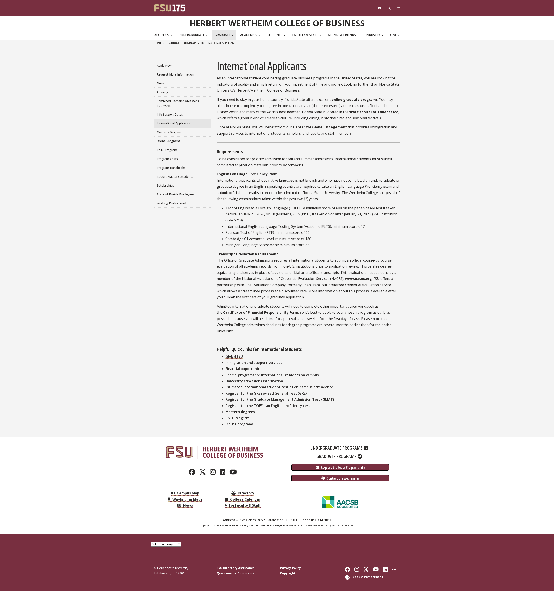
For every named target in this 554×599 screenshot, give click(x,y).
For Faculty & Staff (244, 505)
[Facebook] (193, 471)
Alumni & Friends (342, 35)
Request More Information (175, 74)
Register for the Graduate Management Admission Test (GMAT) (280, 399)
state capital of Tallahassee (373, 112)
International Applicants (173, 123)
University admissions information (254, 381)
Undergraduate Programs (337, 447)
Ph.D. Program (167, 150)
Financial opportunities (244, 368)
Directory (245, 493)
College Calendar (244, 499)
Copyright (287, 573)
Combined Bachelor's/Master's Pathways (178, 103)
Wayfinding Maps (187, 499)
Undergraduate (192, 35)
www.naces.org (358, 278)
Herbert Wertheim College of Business (277, 23)
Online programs (239, 424)
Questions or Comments (235, 573)
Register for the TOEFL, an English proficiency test (267, 405)
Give (394, 35)
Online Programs (168, 141)
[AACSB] (340, 501)
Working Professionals (172, 203)
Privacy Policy (290, 568)
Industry (373, 35)
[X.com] (203, 471)
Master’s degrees (240, 411)
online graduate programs (355, 99)
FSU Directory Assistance (235, 568)
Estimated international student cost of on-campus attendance (279, 387)
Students (275, 35)
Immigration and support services (253, 362)
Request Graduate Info (342, 467)
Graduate (223, 35)
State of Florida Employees (175, 194)
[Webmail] (379, 8)
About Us (162, 35)
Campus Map (187, 493)
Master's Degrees (169, 132)
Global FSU (234, 356)
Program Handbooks (171, 168)
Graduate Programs (181, 43)
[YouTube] (234, 471)
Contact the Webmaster (342, 478)
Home (158, 43)
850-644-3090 (321, 520)
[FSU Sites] (399, 8)
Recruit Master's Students (175, 176)
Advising (162, 92)
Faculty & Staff (305, 35)
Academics (249, 35)
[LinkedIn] (224, 471)
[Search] (389, 8)
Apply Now (164, 65)
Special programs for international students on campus (272, 375)
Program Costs (167, 159)
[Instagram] (214, 471)
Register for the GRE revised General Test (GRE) (266, 393)
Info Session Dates (170, 114)
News (161, 83)
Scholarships (165, 185)
